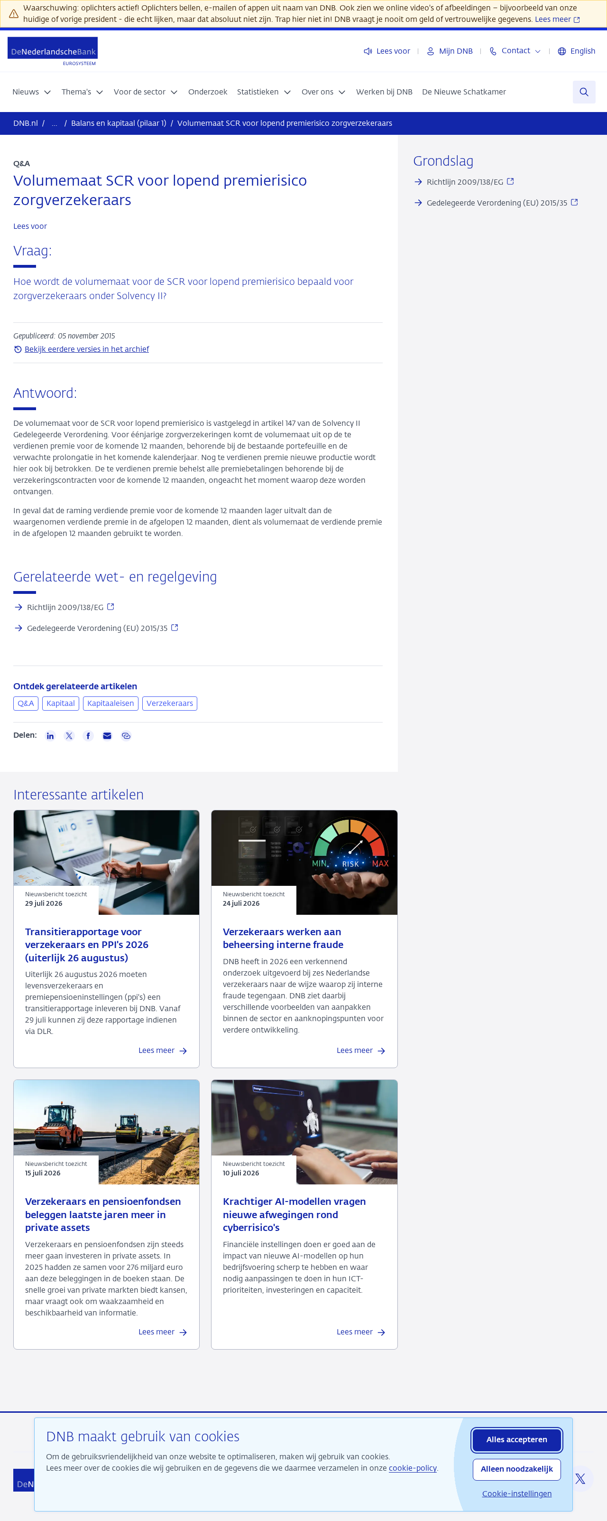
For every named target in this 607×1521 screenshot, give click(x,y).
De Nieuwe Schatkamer (464, 91)
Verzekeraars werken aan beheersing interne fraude (283, 939)
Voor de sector (140, 91)
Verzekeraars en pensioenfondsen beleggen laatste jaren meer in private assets (103, 1215)
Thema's (76, 91)
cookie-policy (413, 1468)
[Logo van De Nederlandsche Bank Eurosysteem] (53, 51)
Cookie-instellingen (517, 1493)
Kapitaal (60, 703)
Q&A (26, 703)
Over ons (317, 91)
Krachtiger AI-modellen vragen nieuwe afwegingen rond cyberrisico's (294, 1215)
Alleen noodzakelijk (517, 1470)
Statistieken (258, 91)
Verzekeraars (170, 703)
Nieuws (25, 91)
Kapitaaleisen (110, 703)
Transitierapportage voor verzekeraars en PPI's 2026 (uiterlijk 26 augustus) (86, 945)
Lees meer (554, 19)
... (54, 123)
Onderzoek (208, 91)
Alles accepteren (517, 1440)
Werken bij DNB (384, 91)
